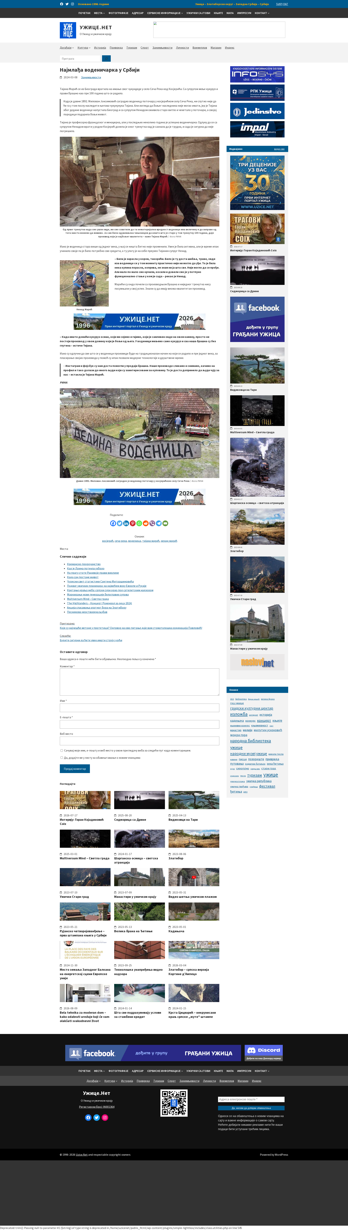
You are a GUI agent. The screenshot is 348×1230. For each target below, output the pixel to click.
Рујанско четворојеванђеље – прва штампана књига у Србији (83, 933)
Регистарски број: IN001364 (96, 1107)
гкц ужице (237, 703)
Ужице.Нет (96, 27)
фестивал (267, 786)
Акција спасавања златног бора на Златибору (96, 607)
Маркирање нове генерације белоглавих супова (98, 594)
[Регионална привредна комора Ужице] (257, 100)
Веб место (66, 733)
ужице (270, 774)
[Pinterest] (133, 523)
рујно (232, 769)
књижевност (259, 725)
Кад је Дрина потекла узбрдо (85, 568)
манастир (235, 730)
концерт (264, 720)
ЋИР (279, 4)
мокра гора (238, 735)
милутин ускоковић (268, 730)
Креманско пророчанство (84, 564)
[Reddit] (146, 523)
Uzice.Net (82, 1154)
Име (63, 700)
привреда (272, 759)
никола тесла (275, 754)
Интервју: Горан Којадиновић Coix (82, 821)
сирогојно (242, 768)
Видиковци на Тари (183, 819)
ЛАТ (285, 4)
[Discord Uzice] (264, 1060)
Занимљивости (91, 77)
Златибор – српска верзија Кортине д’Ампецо (189, 971)
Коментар (67, 666)
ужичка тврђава (239, 786)
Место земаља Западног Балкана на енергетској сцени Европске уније (85, 973)
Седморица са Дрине (130, 819)
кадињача (237, 721)
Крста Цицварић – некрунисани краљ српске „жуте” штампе (192, 1014)
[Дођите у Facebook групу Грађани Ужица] (153, 1060)
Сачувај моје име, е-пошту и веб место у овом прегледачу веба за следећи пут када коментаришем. (127, 750)
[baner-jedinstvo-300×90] (257, 118)
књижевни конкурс (240, 725)
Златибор (176, 858)
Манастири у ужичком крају (135, 897)
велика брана (268, 699)
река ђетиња (275, 763)
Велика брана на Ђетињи (133, 931)
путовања (237, 764)
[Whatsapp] (139, 523)
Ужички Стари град (74, 897)
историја (266, 714)
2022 (232, 699)
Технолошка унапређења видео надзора (138, 971)
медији (247, 730)
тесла (243, 775)
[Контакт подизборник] (269, 13)
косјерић (107, 541)
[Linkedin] (126, 523)
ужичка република (259, 781)
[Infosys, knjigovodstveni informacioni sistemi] (257, 81)
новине (233, 759)
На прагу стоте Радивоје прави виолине (93, 572)
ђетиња (236, 791)
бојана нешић (254, 699)
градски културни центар (251, 708)
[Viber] (152, 523)
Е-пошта (66, 717)
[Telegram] (159, 523)
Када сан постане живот (83, 577)
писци (243, 759)
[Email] (165, 523)
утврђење (254, 787)
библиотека (241, 699)
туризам (254, 775)
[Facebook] (113, 523)
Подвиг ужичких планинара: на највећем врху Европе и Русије (106, 586)
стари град (268, 768)
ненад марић (169, 541)
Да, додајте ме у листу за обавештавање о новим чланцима (101, 757)
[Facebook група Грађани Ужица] (257, 341)
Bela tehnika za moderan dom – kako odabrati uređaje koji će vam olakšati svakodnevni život (84, 1016)
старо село (234, 776)
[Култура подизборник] (90, 48)
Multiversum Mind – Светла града (88, 599)
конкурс (250, 720)
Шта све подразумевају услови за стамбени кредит (137, 1014)
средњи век (255, 769)
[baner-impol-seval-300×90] (257, 136)
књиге (277, 720)
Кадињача (176, 931)
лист (271, 726)
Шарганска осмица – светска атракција (136, 860)
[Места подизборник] (104, 13)
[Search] (106, 58)
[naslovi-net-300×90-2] (257, 669)
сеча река (121, 541)
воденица (134, 541)
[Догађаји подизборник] (73, 48)
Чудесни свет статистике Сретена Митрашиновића (100, 581)
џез (245, 791)
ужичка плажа (237, 781)
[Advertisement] (174, 1193)
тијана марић (151, 541)
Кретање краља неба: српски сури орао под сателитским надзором (110, 590)
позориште (256, 759)
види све (279, 149)
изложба (239, 714)
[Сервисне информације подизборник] (182, 13)
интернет (253, 715)
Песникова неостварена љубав (87, 612)
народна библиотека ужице (250, 744)
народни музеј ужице (248, 753)
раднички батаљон (255, 763)
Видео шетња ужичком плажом (193, 897)
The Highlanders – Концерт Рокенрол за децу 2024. (99, 603)
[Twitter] (120, 523)
